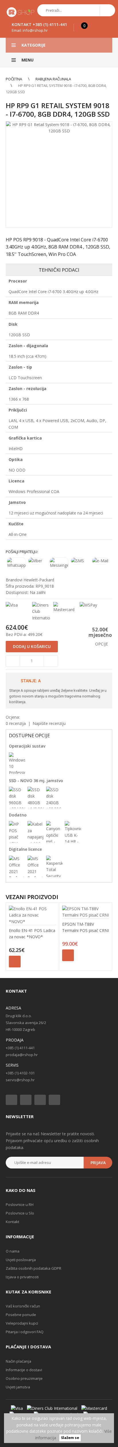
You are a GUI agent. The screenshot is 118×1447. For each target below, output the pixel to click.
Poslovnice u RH (20, 1204)
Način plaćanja (18, 1361)
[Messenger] (59, 563)
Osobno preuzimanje (24, 1378)
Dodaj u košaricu (15, 961)
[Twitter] (26, 1100)
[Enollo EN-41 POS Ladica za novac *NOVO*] (32, 915)
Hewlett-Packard (38, 580)
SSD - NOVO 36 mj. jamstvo (36, 780)
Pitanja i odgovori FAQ (25, 1331)
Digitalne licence (25, 849)
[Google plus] (40, 1100)
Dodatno (18, 815)
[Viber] (37, 560)
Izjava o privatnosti (22, 1276)
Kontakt (12, 1221)
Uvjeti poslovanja (21, 1259)
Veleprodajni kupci (22, 1323)
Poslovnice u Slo (20, 1213)
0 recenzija (16, 723)
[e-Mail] (101, 560)
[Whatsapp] (16, 563)
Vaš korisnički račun (23, 1306)
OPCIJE (101, 644)
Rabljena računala (53, 79)
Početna (14, 79)
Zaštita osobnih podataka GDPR (33, 1268)
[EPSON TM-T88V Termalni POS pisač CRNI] (85, 912)
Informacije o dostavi (24, 1369)
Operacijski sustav (27, 746)
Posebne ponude (21, 1314)
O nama (12, 1251)
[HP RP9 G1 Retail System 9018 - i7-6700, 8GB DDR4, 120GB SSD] (59, 174)
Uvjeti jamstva (18, 1387)
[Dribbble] (54, 1100)
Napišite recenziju (49, 723)
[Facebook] (11, 1100)
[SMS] (80, 560)
